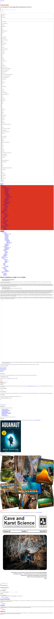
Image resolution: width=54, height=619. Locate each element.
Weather (3, 212)
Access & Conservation (8, 188)
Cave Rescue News (7, 194)
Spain (4, 264)
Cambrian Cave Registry (5, 409)
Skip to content (2, 0)
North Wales (6, 220)
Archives (1, 595)
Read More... (2, 608)
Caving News (5, 187)
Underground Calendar (5, 271)
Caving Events (7, 239)
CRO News (8, 196)
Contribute (4, 227)
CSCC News (6, 237)
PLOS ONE (7, 285)
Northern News (7, 244)
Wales (6, 208)
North (6, 205)
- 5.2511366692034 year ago (4, 510)
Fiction (6, 269)
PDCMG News (7, 193)
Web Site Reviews (7, 225)
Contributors (5, 228)
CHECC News (7, 190)
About (2, 272)
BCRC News (8, 195)
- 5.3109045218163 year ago (4, 583)
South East (6, 206)
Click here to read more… (50, 393)
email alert (9, 378)
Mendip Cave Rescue (9, 242)
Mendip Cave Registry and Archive (6, 413)
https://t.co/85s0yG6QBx (37, 455)
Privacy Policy (5, 274)
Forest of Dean (7, 215)
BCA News (6, 234)
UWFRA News (9, 197)
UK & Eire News (4, 232)
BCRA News (6, 189)
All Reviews (5, 223)
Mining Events (7, 203)
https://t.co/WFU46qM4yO (38, 512)
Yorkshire (6, 262)
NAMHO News (7, 202)
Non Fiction (6, 224)
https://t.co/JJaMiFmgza (25, 512)
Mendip (6, 261)
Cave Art (4, 222)
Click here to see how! (3, 404)
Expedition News (5, 254)
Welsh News (6, 200)
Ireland (6, 207)
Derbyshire (6, 259)
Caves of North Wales (4, 411)
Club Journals (5, 415)
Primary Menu (2, 185)
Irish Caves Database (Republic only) (6, 412)
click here (12, 396)
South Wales (6, 266)
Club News (4, 204)
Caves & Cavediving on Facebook (6, 410)
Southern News (7, 199)
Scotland (4, 218)
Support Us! (5, 229)
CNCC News (6, 191)
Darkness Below (4, 5)
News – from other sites (5, 257)
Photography (5, 209)
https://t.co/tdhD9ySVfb (15, 455)
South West (6, 252)
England (4, 213)
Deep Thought (4, 267)
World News (3, 211)
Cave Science (5, 210)
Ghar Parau (6, 192)
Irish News (6, 198)
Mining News (5, 201)
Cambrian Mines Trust (8, 247)
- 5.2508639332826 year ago (4, 453)
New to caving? (4, 414)
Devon (6, 214)
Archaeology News (5, 249)
